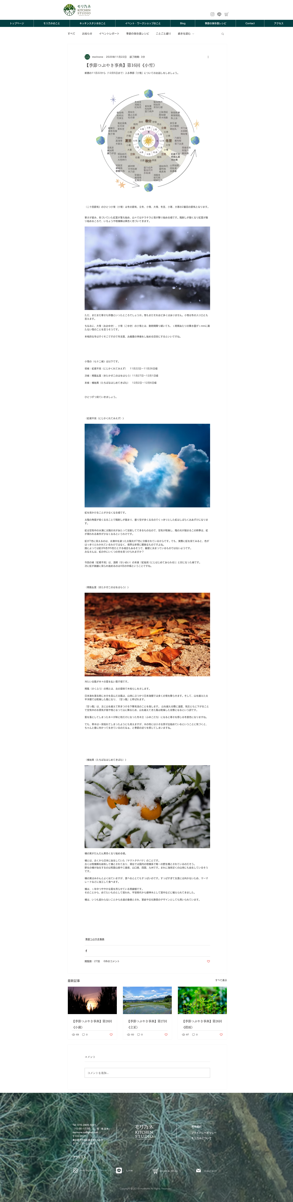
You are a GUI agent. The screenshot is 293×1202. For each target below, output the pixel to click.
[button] (222, 33)
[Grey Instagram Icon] (212, 14)
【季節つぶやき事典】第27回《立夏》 (147, 1024)
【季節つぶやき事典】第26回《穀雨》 (202, 1024)
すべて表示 (221, 980)
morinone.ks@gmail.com (85, 1132)
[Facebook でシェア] (86, 950)
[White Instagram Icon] (75, 1170)
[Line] (219, 14)
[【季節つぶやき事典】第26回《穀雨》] (202, 1000)
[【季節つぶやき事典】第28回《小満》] (92, 1000)
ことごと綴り (163, 33)
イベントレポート (109, 33)
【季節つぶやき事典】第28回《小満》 (92, 1024)
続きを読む (184, 33)
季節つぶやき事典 (94, 939)
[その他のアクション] (208, 57)
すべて (71, 33)
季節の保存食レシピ (137, 33)
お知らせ (87, 33)
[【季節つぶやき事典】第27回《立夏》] (147, 1000)
